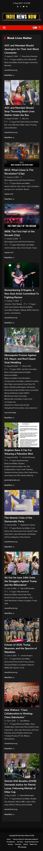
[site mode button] (35, 28)
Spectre (16, 668)
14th (18, 592)
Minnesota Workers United (13, 393)
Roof (30, 399)
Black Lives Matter (10, 62)
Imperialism (8, 534)
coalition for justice (31, 381)
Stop (27, 125)
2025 (18, 245)
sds (14, 402)
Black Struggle (23, 62)
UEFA (18, 475)
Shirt (26, 472)
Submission (27, 733)
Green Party (27, 384)
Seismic (27, 537)
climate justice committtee (14, 381)
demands (11, 802)
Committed (8, 310)
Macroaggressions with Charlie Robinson (19, 180)
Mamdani (7, 65)
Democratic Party (20, 531)
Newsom (30, 665)
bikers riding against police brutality (17, 372)
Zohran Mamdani (10, 128)
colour (23, 186)
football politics (10, 469)
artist (6, 307)
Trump (34, 248)
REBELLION (8, 668)
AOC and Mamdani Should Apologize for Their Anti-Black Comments (21, 49)
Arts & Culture (14, 307)
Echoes (31, 662)
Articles (10, 844)
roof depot (8, 402)
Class (33, 724)
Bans (26, 460)
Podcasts (18, 844)
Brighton (21, 463)
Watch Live (33, 844)
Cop (5, 802)
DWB (23, 802)
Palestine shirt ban (11, 472)
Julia (16, 730)
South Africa (32, 472)
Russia (21, 472)
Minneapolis (22, 387)
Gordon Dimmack (28, 457)
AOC (25, 59)
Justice (28, 802)
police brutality (17, 733)
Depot (10, 384)
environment (17, 384)
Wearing (30, 475)
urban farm (33, 408)
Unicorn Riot (26, 366)
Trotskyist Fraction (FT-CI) (13, 736)
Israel (23, 469)
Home (9, 839)
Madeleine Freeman (28, 525)
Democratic (8, 531)
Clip (18, 186)
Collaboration (9, 727)
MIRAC (26, 393)
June (30, 598)
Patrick (18, 805)
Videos (25, 844)
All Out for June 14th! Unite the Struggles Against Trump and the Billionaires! (20, 581)
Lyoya (6, 805)
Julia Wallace (24, 721)
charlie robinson (10, 186)
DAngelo (16, 310)
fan (25, 466)
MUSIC (29, 310)
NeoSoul (35, 310)
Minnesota (31, 387)
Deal (6, 384)
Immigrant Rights (21, 598)
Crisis (33, 528)
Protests (20, 600)
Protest (25, 399)
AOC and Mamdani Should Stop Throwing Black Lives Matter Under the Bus (19, 111)
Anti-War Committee (29, 369)
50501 (19, 369)
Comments (33, 62)
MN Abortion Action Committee (15, 396)
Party (22, 537)
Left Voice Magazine (11, 537)
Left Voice (34, 730)
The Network (10, 842)
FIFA (28, 466)
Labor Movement (20, 534)
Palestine (29, 469)
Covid (23, 248)
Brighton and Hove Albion (13, 466)
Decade (28, 248)
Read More (8, 75)
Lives (10, 125)
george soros (9, 189)
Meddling (13, 387)
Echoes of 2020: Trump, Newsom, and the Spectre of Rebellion (20, 648)
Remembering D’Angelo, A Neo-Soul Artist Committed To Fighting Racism (21, 293)
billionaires (25, 592)
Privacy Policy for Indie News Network (25, 839)
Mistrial (12, 805)
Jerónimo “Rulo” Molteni (13, 304)
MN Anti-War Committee (13, 399)
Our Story (20, 842)
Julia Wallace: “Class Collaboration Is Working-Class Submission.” (18, 713)
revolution (19, 189)
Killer (34, 802)
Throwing (33, 125)
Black (23, 122)
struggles (27, 600)
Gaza (18, 469)
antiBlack (20, 59)
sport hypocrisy (10, 475)
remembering (15, 313)
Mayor (6, 387)
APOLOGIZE (32, 59)
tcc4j (26, 408)
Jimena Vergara (26, 655)
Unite (6, 603)
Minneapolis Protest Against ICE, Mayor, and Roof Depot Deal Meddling (20, 359)
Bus (5, 125)
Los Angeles (22, 665)
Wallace (27, 736)
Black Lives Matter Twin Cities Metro (17, 378)
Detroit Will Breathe (27, 588)
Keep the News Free (31, 842)
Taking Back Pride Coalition (14, 408)
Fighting (23, 310)
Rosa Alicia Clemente (29, 56)
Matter (22, 125)
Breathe (33, 799)
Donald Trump (32, 531)
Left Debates (31, 534)
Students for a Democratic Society (16, 405)
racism (7, 313)
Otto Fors (25, 119)
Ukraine (26, 189)
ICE (34, 384)
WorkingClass (9, 739)
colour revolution (32, 186)
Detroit (18, 802)
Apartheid (20, 460)
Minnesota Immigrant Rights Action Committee (21, 390)
